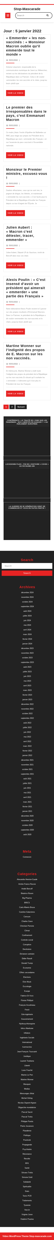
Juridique (27, 1056)
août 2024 (27, 611)
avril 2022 (27, 741)
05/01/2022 (13, 60)
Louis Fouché (27, 1070)
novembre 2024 (27, 597)
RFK (27, 1163)
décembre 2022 (27, 704)
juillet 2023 (27, 672)
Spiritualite (27, 1187)
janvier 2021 (27, 811)
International (27, 1042)
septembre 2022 (27, 718)
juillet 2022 (27, 727)
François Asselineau (27, 1005)
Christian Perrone (27, 926)
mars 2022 (27, 746)
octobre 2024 (27, 602)
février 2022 (27, 751)
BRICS (27, 903)
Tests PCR (27, 1196)
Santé (27, 1168)
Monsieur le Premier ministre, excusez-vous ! (26, 174)
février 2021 (27, 807)
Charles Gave (27, 921)
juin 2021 (27, 788)
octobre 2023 (27, 658)
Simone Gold (27, 1177)
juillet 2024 (27, 616)
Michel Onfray (27, 1098)
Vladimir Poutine (27, 1219)
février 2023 (27, 695)
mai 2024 (27, 625)
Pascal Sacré (27, 1112)
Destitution (27, 949)
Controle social (27, 940)
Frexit (27, 1010)
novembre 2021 (27, 765)
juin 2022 (27, 732)
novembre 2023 (27, 653)
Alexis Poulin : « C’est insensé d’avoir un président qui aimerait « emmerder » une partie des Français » (25, 288)
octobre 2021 (27, 769)
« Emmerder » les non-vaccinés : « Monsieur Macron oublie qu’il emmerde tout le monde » (26, 46)
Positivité (27, 1140)
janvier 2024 (27, 644)
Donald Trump (27, 963)
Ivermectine (27, 1047)
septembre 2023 (27, 662)
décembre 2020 (27, 816)
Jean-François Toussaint (27, 1052)
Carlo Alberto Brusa (27, 907)
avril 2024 (27, 630)
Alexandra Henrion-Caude (27, 879)
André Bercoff (27, 889)
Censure (27, 917)
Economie (27, 968)
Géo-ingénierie (27, 1014)
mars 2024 (27, 634)
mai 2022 (27, 737)
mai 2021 (27, 793)
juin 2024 (27, 620)
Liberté (27, 1066)
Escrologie (27, 986)
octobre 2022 (27, 713)
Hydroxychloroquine (27, 1024)
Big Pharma (27, 898)
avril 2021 (27, 797)
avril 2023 (27, 686)
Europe (27, 991)
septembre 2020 (27, 830)
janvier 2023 (27, 700)
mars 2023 (27, 690)
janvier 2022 (27, 755)
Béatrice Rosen (27, 893)
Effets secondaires (27, 972)
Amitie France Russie (27, 884)
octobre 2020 (27, 825)
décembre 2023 (27, 648)
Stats (27, 1191)
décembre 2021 (27, 760)
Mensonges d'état (27, 1093)
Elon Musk (27, 982)
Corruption (27, 945)
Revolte (27, 1159)
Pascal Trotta (27, 1117)
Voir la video (16, 94)
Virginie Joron (27, 1214)
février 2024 (27, 639)
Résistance (27, 1154)
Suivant (21, 407)
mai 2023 (27, 681)
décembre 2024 (27, 592)
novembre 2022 (27, 709)
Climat (27, 931)
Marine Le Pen (27, 1075)
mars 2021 (27, 802)
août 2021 (27, 779)
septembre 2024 (27, 606)
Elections (27, 977)
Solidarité (27, 1182)
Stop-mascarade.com (40, 1236)
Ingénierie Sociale (27, 1038)
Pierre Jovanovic (27, 1126)
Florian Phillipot (27, 1000)
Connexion (27, 857)
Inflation (27, 1033)
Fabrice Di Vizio (27, 996)
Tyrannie (27, 1205)
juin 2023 (27, 676)
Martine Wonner (27, 1079)
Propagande (27, 1145)
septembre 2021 (27, 774)
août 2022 (27, 723)
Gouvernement (27, 1019)
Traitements (27, 1200)
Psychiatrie (27, 1149)
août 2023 (27, 667)
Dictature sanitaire (27, 954)
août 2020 (27, 834)
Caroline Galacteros (27, 912)
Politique (27, 1135)
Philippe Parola (27, 1121)
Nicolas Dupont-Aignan (27, 1103)
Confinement (27, 935)
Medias (27, 1089)
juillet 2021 (27, 783)
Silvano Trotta (27, 1173)
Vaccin (27, 1210)
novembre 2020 (27, 821)
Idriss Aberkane (27, 1028)
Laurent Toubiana (27, 1061)
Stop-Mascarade (27, 9)
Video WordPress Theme (15, 1236)
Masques (27, 1084)
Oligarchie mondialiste (27, 1107)
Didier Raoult (27, 958)
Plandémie (27, 1131)
